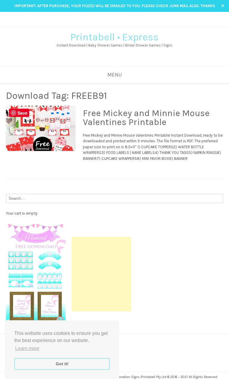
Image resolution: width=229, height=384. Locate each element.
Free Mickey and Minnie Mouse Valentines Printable (146, 117)
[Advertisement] (101, 274)
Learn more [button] (27, 348)
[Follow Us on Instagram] (117, 22)
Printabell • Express (114, 37)
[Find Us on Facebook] (111, 22)
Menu (114, 74)
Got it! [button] (62, 363)
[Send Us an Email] (106, 22)
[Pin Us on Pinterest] (123, 22)
